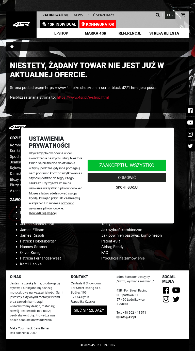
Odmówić (127, 177)
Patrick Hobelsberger (38, 240)
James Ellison (32, 229)
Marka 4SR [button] (95, 33)
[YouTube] (177, 291)
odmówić (67, 203)
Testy (105, 223)
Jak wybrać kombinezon (121, 229)
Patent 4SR (110, 240)
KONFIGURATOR (100, 24)
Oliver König (30, 252)
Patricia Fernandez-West (40, 258)
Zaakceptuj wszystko (126, 165)
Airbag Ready (112, 246)
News (78, 15)
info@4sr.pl (128, 317)
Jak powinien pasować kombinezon (131, 235)
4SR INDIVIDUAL (61, 24)
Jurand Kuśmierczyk (37, 223)
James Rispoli (32, 235)
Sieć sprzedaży (101, 15)
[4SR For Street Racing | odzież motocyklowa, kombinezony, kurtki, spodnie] (12, 46)
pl (169, 15)
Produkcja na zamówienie (123, 258)
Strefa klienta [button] (164, 33)
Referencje (130, 33)
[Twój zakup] (182, 15)
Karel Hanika (31, 263)
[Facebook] (167, 291)
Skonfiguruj (127, 187)
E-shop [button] (61, 33)
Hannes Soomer (33, 246)
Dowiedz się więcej (43, 213)
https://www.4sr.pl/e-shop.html (83, 97)
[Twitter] (177, 301)
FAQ (104, 252)
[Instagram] (167, 301)
